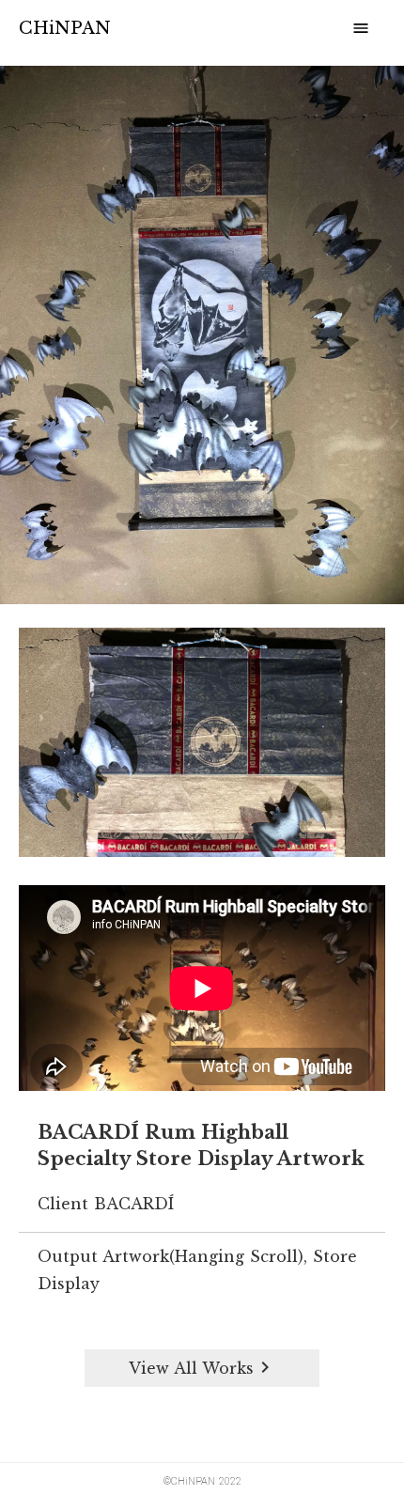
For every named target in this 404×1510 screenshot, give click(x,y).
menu (360, 28)
